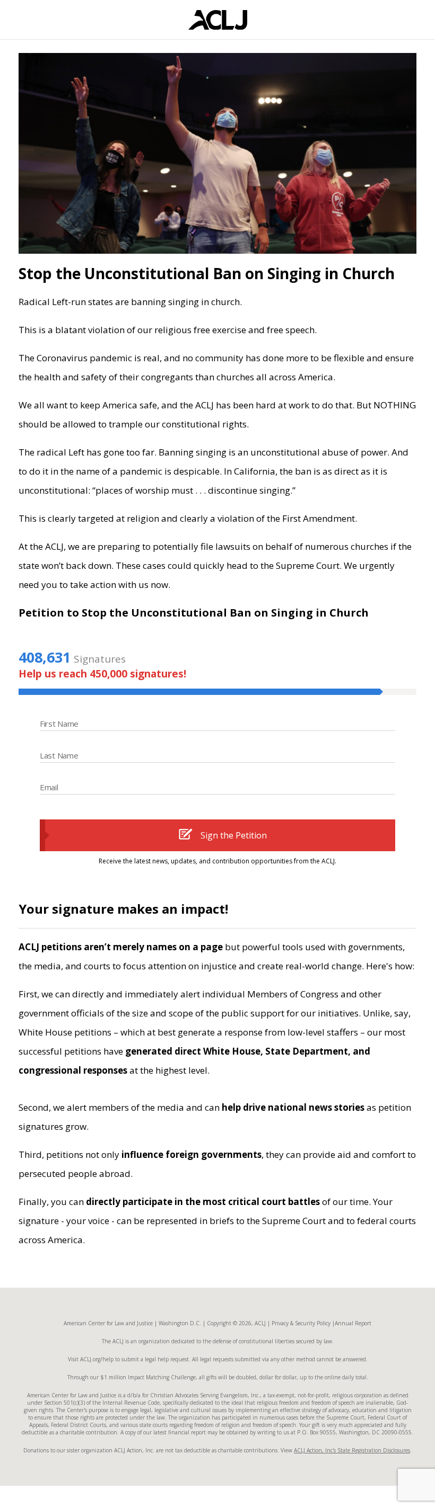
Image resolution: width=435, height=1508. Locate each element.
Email (49, 787)
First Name (59, 723)
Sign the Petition (234, 835)
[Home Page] (218, 20)
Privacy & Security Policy (301, 1323)
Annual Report (353, 1323)
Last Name (59, 755)
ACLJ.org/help (96, 1359)
